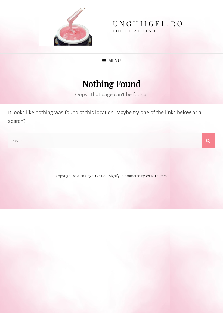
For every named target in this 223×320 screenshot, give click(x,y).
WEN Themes (156, 175)
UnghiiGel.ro (148, 23)
